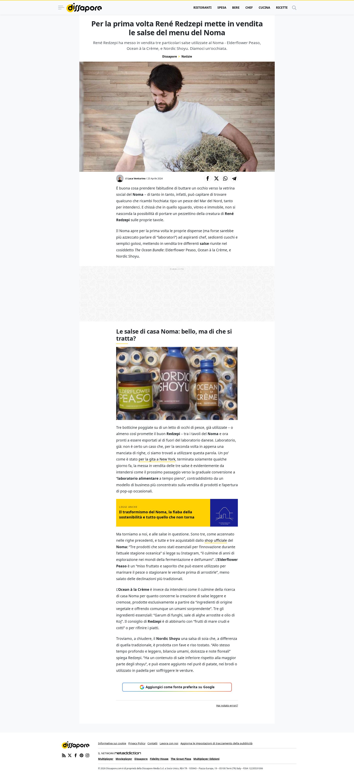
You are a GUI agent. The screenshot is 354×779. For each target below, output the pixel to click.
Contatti (152, 743)
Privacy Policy (136, 743)
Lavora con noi (169, 743)
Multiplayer (105, 759)
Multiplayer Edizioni (206, 759)
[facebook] (75, 755)
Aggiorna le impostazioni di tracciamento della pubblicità (216, 743)
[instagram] (87, 755)
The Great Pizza (181, 759)
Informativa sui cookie (112, 743)
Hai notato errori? (227, 705)
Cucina (264, 8)
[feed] (64, 755)
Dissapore (169, 56)
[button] (207, 178)
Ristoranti (202, 8)
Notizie (186, 56)
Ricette (282, 8)
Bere (236, 8)
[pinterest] (81, 755)
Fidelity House (159, 759)
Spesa (221, 8)
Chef (249, 8)
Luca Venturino (136, 178)
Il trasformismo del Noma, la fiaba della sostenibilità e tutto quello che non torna (156, 514)
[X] (70, 755)
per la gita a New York (157, 459)
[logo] (84, 7)
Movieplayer (124, 759)
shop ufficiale (216, 540)
